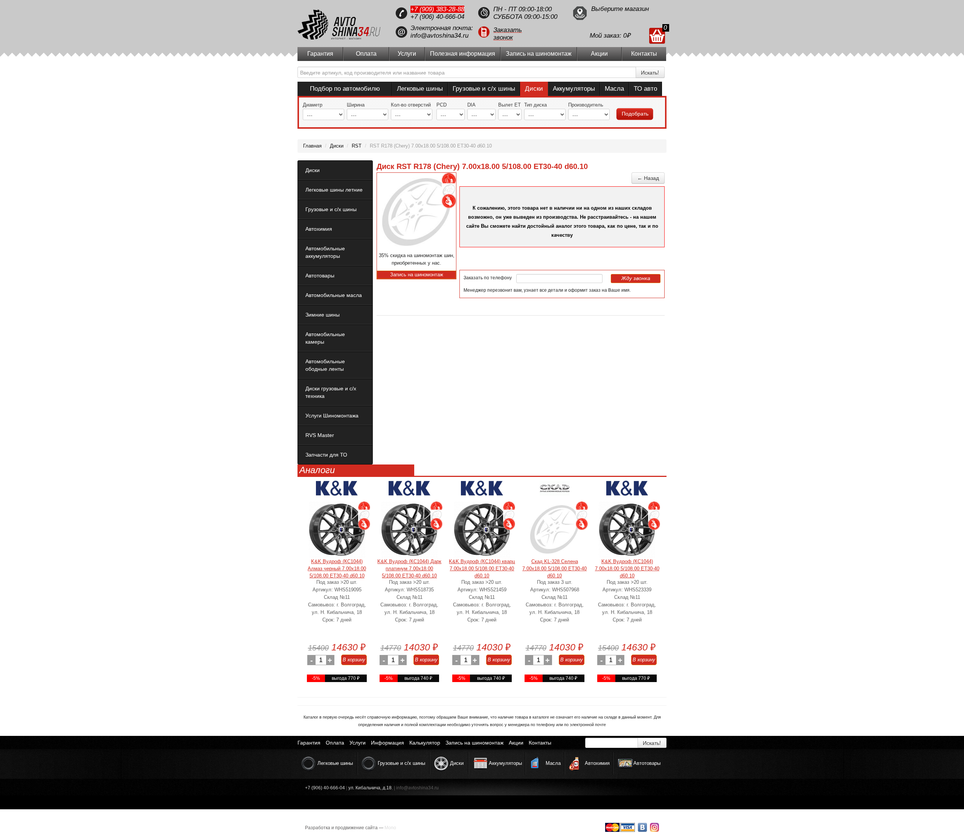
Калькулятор (424, 743)
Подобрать (635, 114)
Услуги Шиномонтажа (331, 416)
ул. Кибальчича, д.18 (370, 787)
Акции (599, 53)
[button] (521, 32)
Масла (614, 88)
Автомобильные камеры (325, 338)
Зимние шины (322, 315)
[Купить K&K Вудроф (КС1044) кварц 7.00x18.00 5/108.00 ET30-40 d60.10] (482, 529)
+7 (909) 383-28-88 (437, 9)
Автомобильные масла (333, 295)
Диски (534, 88)
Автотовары (319, 276)
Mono (390, 827)
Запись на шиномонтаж (539, 53)
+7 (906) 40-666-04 (437, 16)
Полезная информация (462, 53)
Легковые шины (420, 88)
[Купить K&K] (337, 491)
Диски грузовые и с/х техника (330, 392)
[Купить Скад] (555, 491)
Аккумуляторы (574, 88)
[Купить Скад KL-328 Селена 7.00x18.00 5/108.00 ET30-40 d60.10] (555, 529)
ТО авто (645, 88)
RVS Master (319, 435)
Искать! (650, 72)
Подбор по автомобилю (345, 88)
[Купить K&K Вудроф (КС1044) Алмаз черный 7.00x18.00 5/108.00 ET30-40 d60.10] (337, 529)
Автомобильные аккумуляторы (325, 252)
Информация (387, 743)
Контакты (644, 53)
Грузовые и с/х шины (484, 88)
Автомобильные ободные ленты (325, 365)
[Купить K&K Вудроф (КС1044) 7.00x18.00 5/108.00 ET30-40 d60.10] (627, 529)
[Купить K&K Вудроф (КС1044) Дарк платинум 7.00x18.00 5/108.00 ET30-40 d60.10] (409, 529)
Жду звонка (635, 278)
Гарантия (320, 53)
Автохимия (318, 229)
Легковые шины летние (334, 190)
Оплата (366, 53)
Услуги (407, 53)
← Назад (648, 178)
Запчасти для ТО (326, 455)
